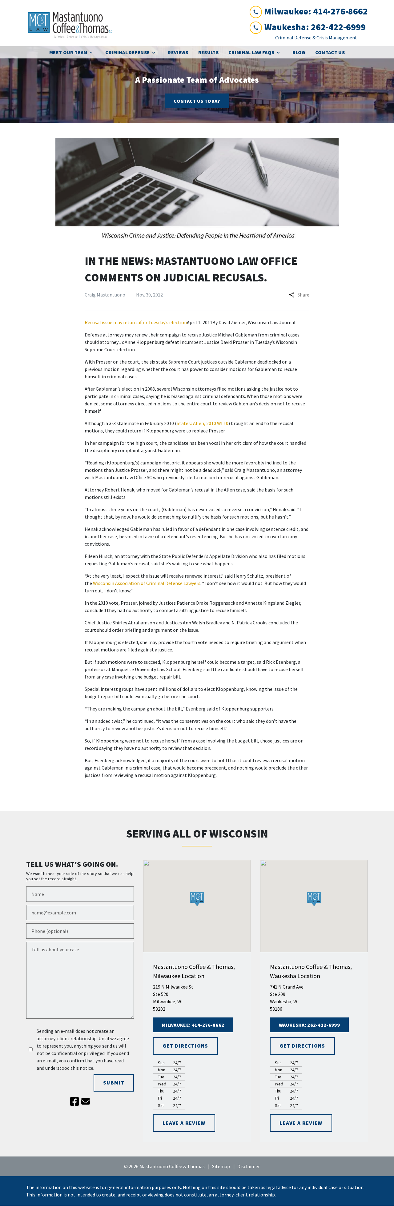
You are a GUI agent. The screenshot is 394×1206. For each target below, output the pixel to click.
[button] (197, 899)
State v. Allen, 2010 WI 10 (202, 423)
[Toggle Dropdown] (93, 52)
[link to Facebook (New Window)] (74, 1101)
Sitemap (221, 1166)
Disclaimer (248, 1166)
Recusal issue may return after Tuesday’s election (136, 322)
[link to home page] (72, 23)
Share (303, 295)
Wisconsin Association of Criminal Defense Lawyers (146, 583)
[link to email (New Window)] (85, 1101)
